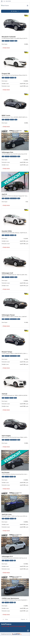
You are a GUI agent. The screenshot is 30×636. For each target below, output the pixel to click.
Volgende (23, 619)
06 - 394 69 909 (7, 1)
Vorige (6, 619)
